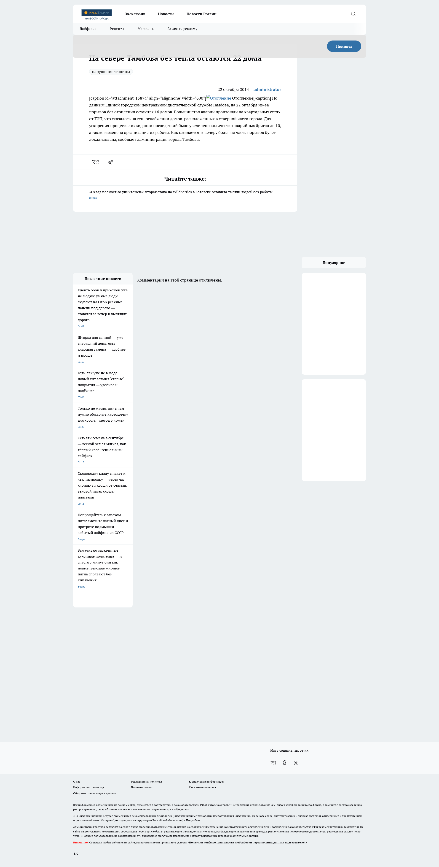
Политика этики (141, 787)
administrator (267, 89)
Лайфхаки (88, 29)
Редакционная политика (146, 781)
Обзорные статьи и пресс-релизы (94, 793)
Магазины (146, 29)
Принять (344, 46)
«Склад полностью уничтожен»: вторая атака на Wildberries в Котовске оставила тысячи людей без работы (181, 194)
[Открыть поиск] (353, 13)
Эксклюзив (135, 13)
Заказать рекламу (182, 29)
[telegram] (111, 162)
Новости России (202, 13)
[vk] (96, 162)
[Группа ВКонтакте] (273, 762)
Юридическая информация (206, 781)
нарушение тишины (111, 71)
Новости (166, 13)
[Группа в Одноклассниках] (284, 762)
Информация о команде (88, 787)
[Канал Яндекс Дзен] (296, 762)
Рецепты (117, 29)
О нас (76, 781)
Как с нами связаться (202, 787)
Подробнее (193, 820)
